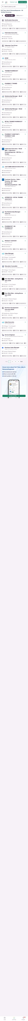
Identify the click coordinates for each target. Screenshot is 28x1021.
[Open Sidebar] (2, 2)
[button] (14, 381)
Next (21, 361)
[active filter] (2, 15)
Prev (7, 361)
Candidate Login (22, 2)
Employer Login (13, 2)
